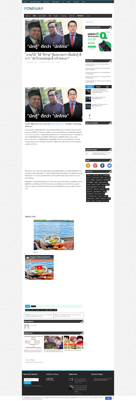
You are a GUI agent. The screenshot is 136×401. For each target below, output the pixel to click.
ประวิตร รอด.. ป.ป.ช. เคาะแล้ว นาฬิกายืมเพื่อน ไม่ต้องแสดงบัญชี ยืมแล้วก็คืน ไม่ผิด (38, 315)
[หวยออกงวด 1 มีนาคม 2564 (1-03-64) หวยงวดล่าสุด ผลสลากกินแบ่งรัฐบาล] (33, 342)
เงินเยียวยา (105, 196)
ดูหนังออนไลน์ (99, 179)
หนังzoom (96, 189)
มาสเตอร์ (88, 184)
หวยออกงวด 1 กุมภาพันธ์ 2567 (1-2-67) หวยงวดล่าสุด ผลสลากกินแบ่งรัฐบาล (97, 73)
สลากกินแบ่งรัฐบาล (105, 184)
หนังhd (103, 186)
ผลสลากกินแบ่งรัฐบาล (103, 182)
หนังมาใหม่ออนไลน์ (97, 191)
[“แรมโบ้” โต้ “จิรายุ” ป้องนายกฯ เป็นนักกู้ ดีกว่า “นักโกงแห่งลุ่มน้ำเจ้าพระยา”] (54, 35)
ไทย (104, 200)
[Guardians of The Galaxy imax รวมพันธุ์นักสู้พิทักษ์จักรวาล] (88, 106)
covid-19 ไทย (95, 175)
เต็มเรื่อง (97, 198)
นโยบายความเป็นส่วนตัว (83, 397)
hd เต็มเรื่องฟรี (106, 175)
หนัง (99, 186)
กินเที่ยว (68, 2)
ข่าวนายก (37, 310)
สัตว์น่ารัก (71, 16)
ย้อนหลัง (93, 184)
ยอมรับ (108, 398)
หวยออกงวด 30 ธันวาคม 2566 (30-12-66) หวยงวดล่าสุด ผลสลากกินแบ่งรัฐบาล (98, 81)
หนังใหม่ (104, 191)
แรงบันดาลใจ (76, 2)
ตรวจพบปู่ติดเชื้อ (90, 182)
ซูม (109, 177)
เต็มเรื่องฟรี (103, 198)
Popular (89, 86)
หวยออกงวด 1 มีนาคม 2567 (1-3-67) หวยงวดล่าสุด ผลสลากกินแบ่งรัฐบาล (97, 64)
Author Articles (33, 325)
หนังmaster (89, 189)
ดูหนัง (88, 179)
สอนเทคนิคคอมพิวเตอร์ (35, 2)
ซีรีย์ (50, 16)
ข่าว (63, 2)
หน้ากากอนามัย (98, 193)
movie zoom (95, 177)
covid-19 (89, 175)
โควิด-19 (108, 198)
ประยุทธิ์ (46, 310)
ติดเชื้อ (96, 182)
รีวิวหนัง (98, 184)
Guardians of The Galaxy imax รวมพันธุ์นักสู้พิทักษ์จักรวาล (100, 105)
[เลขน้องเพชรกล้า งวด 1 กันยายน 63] (73, 342)
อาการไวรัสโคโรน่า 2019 (92, 196)
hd (100, 175)
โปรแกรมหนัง (98, 200)
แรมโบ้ (55, 310)
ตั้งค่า (41, 399)
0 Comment (58, 62)
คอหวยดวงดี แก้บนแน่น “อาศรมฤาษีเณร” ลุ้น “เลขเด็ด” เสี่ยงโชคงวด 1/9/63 (53, 351)
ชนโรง (106, 177)
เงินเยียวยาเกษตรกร (90, 198)
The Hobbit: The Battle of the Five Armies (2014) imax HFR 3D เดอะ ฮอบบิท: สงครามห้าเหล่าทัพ (100, 91)
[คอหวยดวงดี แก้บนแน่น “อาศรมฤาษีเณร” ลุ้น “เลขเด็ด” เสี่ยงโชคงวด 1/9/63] (53, 342)
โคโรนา (93, 200)
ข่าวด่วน (32, 310)
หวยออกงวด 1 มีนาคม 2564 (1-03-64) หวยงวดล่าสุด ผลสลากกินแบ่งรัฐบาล (33, 351)
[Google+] (95, 167)
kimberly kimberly (33, 62)
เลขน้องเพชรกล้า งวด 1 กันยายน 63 (72, 350)
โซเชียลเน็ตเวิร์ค (55, 2)
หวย (103, 193)
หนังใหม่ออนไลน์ (90, 193)
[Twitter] (109, 167)
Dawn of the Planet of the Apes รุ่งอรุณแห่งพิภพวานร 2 (99, 98)
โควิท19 (88, 200)
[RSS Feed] (88, 167)
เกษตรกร (100, 196)
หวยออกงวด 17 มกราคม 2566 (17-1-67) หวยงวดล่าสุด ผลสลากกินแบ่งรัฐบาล (98, 77)
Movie (83, 2)
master (89, 177)
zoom (101, 177)
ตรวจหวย (63, 16)
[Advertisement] (83, 8)
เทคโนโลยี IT (46, 2)
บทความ (25, 2)
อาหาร (88, 16)
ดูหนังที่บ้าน (93, 179)
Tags (107, 86)
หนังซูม (107, 189)
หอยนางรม (35, 252)
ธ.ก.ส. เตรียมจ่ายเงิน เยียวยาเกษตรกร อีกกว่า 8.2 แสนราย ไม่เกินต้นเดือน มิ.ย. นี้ (68, 315)
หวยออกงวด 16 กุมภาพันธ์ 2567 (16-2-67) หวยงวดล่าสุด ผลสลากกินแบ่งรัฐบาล (97, 69)
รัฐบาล (51, 310)
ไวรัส (107, 200)
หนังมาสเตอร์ (89, 191)
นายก (42, 310)
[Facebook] (102, 167)
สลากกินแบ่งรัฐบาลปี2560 (92, 186)
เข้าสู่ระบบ (31, 362)
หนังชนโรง (102, 189)
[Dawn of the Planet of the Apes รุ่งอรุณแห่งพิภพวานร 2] (88, 99)
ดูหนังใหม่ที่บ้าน (107, 179)
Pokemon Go (80, 16)
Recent (98, 86)
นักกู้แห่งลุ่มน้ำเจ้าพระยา (57, 124)
